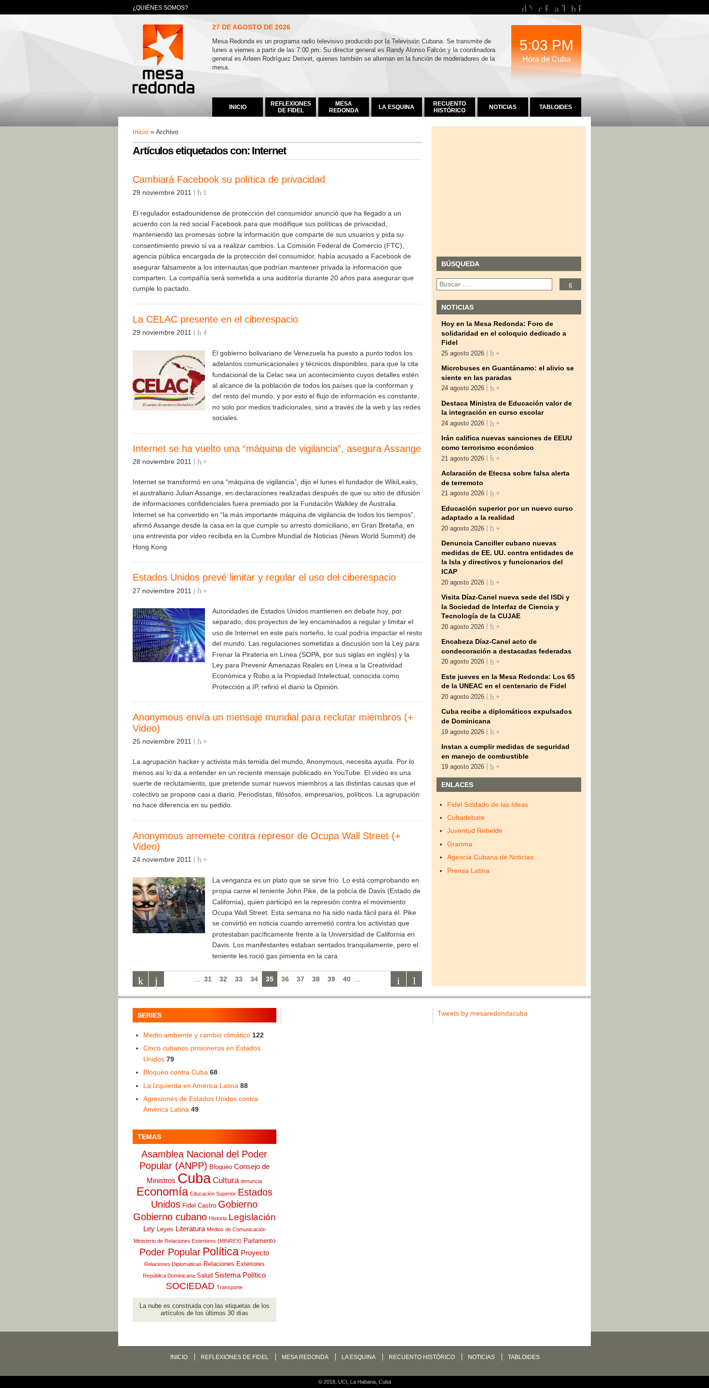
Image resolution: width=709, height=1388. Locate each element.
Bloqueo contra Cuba (175, 1072)
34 (254, 979)
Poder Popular (170, 1252)
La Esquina (358, 1357)
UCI (342, 1382)
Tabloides (524, 1357)
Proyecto (255, 1253)
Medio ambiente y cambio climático (196, 1035)
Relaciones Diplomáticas (173, 1264)
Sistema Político (240, 1275)
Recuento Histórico (422, 1357)
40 (347, 979)
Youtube (530, 7)
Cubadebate (466, 817)
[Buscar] (570, 284)
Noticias (481, 1357)
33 (239, 979)
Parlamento (259, 1240)
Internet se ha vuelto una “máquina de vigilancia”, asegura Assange (277, 448)
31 (208, 979)
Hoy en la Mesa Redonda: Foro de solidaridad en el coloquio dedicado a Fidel (503, 333)
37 (300, 979)
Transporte (230, 1287)
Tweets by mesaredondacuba (482, 1013)
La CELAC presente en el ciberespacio (215, 319)
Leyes (165, 1229)
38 (316, 979)
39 (331, 979)
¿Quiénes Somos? (160, 7)
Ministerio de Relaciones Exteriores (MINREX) (188, 1241)
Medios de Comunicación (236, 1229)
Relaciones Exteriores (234, 1263)
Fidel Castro (199, 1205)
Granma (459, 844)
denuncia (251, 1181)
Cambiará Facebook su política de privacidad (229, 179)
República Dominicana (169, 1276)
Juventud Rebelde (475, 830)
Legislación (252, 1217)
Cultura (226, 1180)
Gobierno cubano (170, 1216)
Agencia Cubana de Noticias (490, 857)
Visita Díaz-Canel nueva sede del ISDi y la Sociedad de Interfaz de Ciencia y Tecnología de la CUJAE (505, 606)
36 (285, 979)
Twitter (563, 7)
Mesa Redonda (164, 60)
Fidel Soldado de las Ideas (487, 804)
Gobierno (238, 1204)
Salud (205, 1275)
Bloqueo (220, 1166)
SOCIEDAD (190, 1286)
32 (223, 979)
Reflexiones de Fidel (235, 1357)
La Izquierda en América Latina (190, 1085)
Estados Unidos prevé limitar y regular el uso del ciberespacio (264, 577)
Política (221, 1251)
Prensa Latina (468, 870)
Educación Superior (213, 1194)
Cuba (194, 1178)
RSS (579, 7)
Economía (162, 1191)
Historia (218, 1218)
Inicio (141, 132)
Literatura (190, 1229)
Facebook (546, 7)
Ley (149, 1229)
